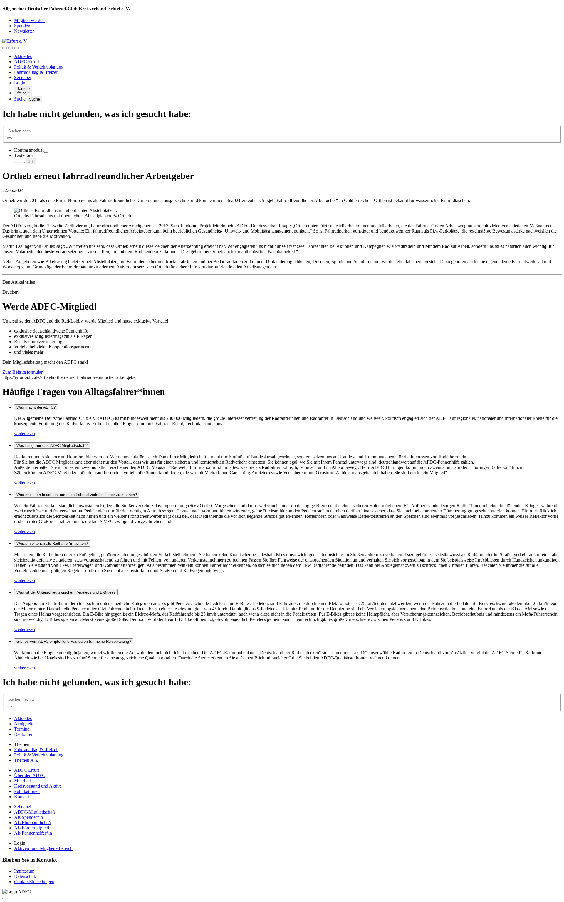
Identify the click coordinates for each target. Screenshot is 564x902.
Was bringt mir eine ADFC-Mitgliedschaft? (52, 445)
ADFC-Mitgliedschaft (34, 811)
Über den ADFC (29, 775)
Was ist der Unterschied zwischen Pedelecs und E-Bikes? (65, 592)
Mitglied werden (29, 20)
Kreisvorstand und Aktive (38, 786)
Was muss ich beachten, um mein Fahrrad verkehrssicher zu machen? (76, 494)
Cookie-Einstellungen (34, 881)
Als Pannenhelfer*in (33, 833)
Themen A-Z (26, 760)
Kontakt (21, 796)
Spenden (22, 25)
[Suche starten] (9, 138)
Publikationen (27, 791)
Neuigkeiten (25, 723)
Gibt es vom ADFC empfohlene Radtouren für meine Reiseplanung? (73, 641)
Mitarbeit (22, 780)
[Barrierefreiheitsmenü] (4, 48)
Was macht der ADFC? (36, 407)
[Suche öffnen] (10, 48)
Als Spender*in (28, 817)
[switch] (45, 152)
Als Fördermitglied (31, 827)
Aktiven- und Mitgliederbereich (43, 848)
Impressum (24, 870)
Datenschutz (25, 876)
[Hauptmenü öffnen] (16, 48)
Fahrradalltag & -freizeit (36, 72)
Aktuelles (23, 56)
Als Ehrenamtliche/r (32, 822)
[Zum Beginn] (4, 898)
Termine (21, 728)
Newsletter (24, 31)
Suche (20, 98)
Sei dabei (22, 77)
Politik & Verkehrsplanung (38, 66)
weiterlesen (24, 433)
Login (19, 82)
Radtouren (23, 734)
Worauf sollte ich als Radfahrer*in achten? (52, 543)
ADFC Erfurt (26, 61)
